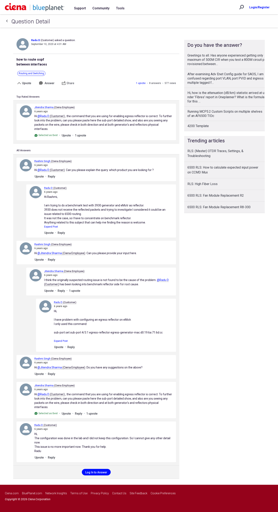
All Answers (23, 150)
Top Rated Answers (27, 96)
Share (70, 83)
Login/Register (259, 7)
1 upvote (141, 83)
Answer (50, 83)
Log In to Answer (96, 472)
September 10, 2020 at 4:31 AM (48, 44)
